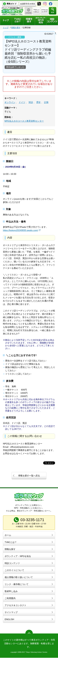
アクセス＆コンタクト (15, 605)
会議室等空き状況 (27, 4)
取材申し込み (11, 591)
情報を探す (15, 27)
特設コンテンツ (12, 563)
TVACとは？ (11, 542)
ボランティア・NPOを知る (18, 556)
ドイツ (22, 102)
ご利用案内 (10, 598)
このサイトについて (14, 570)
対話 (31, 102)
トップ (6, 27)
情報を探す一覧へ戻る (29, 475)
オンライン (9, 102)
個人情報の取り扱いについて (19, 577)
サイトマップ (11, 612)
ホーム (8, 535)
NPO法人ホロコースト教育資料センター (24, 121)
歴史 (38, 102)
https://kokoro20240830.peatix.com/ (20, 230)
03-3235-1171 (32, 520)
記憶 (46, 102)
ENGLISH (9, 619)
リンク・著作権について (16, 584)
